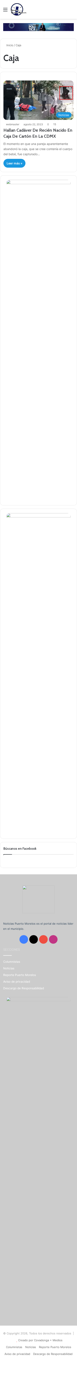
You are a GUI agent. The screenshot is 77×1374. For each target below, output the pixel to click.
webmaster (12, 124)
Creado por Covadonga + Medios (40, 1340)
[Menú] (5, 11)
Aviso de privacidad (16, 981)
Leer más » (14, 163)
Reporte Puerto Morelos (19, 975)
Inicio (9, 45)
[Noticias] (18, 9)
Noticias (8, 968)
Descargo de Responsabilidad (23, 988)
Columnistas (11, 961)
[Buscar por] (72, 11)
